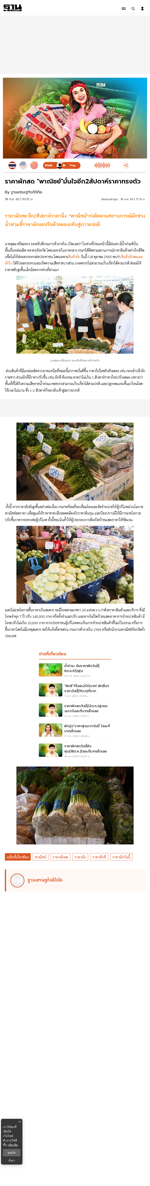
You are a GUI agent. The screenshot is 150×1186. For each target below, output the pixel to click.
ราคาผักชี (99, 857)
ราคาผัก (80, 857)
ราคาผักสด (60, 857)
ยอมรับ (12, 1152)
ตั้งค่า (12, 1160)
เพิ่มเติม (13, 1145)
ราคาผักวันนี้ (121, 857)
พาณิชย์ (40, 857)
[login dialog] (142, 9)
